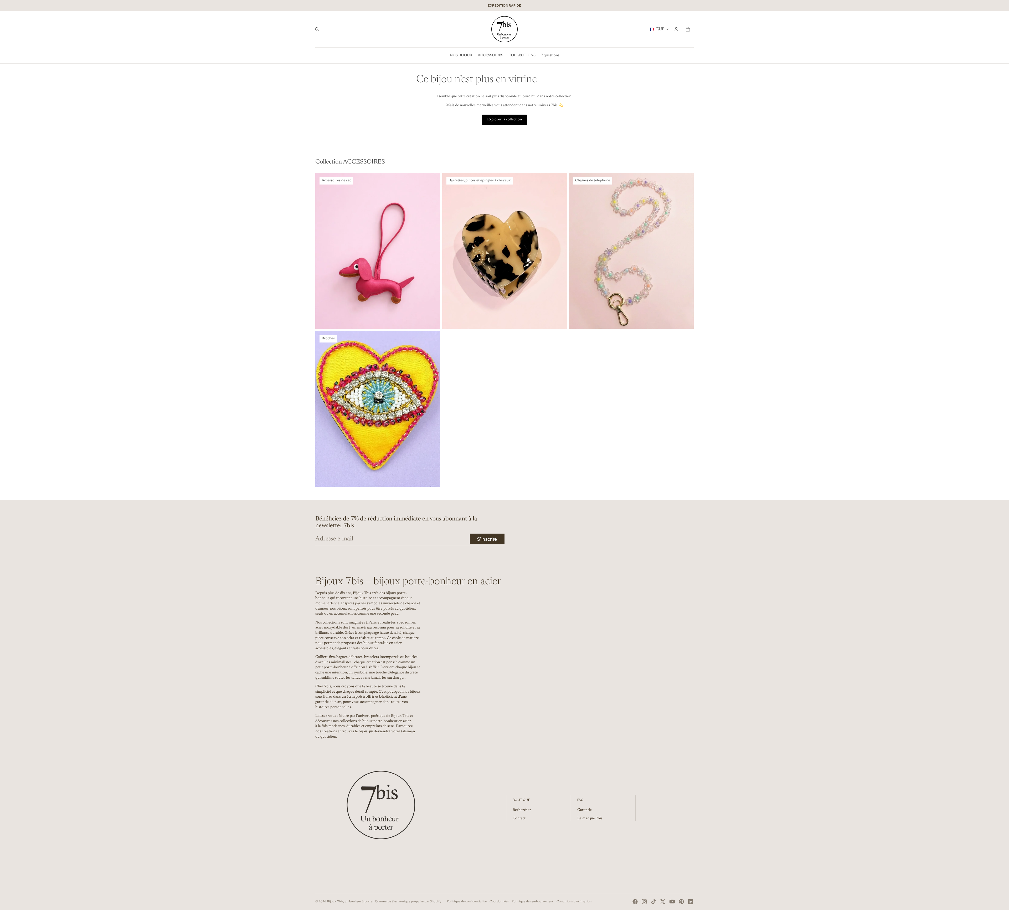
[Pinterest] (681, 901)
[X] (663, 901)
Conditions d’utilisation (574, 901)
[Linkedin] (690, 901)
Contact (519, 818)
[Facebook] (635, 901)
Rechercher (522, 810)
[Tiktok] (653, 901)
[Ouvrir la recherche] (317, 29)
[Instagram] (644, 901)
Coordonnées (499, 901)
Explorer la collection (504, 119)
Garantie (584, 810)
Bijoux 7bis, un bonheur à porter (350, 901)
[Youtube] (672, 901)
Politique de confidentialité (467, 901)
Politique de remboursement (532, 901)
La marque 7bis (590, 818)
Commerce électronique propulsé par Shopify (408, 901)
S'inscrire (487, 539)
